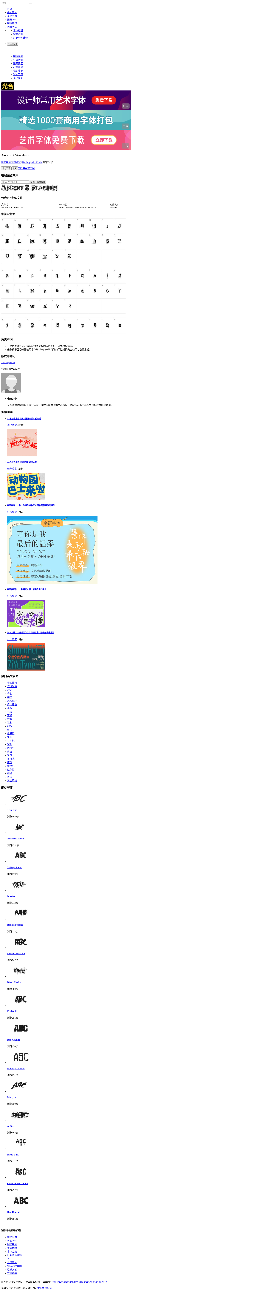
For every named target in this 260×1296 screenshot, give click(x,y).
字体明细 (18, 56)
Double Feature (15, 925)
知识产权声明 (14, 1266)
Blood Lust (13, 1154)
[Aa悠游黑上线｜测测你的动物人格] (26, 499)
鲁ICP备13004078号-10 (64, 1282)
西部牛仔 (12, 748)
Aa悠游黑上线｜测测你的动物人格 (22, 462)
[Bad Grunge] (20, 1034)
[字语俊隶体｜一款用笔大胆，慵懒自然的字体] (26, 626)
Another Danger (15, 838)
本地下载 (6, 168)
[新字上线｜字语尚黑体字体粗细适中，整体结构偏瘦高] (26, 669)
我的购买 (18, 67)
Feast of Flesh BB (16, 953)
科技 (9, 730)
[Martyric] (20, 1091)
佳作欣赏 (12, 425)
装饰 (9, 697)
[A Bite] (20, 1120)
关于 (9, 1259)
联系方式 (12, 1269)
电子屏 (10, 733)
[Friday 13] (20, 1005)
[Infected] (20, 890)
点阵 (9, 777)
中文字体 (12, 12)
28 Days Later (14, 867)
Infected (11, 896)
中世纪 (10, 766)
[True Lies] (20, 804)
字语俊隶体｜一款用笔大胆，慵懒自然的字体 (26, 589)
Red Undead (13, 1212)
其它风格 (12, 780)
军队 (9, 744)
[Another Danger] (20, 832)
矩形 (9, 737)
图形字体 (12, 19)
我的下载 (18, 74)
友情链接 (12, 1273)
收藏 (15, 168)
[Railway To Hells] (20, 1062)
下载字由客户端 (26, 168)
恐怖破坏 (16, 162)
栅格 (9, 773)
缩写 (9, 726)
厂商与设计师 (20, 37)
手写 (9, 708)
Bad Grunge (13, 1039)
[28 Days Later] (20, 861)
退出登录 (18, 78)
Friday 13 (12, 1011)
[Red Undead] (20, 1206)
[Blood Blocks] (20, 976)
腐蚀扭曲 (12, 704)
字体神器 (12, 23)
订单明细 (18, 60)
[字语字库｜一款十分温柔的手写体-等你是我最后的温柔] (52, 583)
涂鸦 (9, 719)
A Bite (10, 1126)
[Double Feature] (20, 919)
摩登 (9, 762)
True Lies (12, 810)
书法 (9, 712)
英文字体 (12, 16)
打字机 (10, 740)
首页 (9, 9)
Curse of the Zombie (17, 1183)
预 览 (32, 182)
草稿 (9, 715)
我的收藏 (18, 71)
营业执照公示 (44, 1288)
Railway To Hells (16, 1068)
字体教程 (18, 30)
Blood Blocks (14, 982)
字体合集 (18, 34)
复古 (9, 755)
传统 (9, 751)
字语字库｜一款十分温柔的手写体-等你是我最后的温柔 (31, 505)
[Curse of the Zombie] (20, 1177)
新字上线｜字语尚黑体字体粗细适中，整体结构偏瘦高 (30, 632)
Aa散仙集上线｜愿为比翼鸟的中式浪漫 (24, 419)
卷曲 (9, 693)
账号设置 (18, 63)
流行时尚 (12, 686)
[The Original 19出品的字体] (11, 392)
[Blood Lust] (20, 1148)
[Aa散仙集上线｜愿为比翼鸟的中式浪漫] (22, 455)
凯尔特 (10, 769)
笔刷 (9, 722)
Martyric (11, 1097)
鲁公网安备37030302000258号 (92, 1282)
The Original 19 (8, 362)
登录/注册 (12, 44)
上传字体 (12, 1262)
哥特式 (10, 759)
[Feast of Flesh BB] (20, 947)
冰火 (9, 690)
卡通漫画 (12, 683)
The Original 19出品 (32, 162)
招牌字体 (12, 27)
